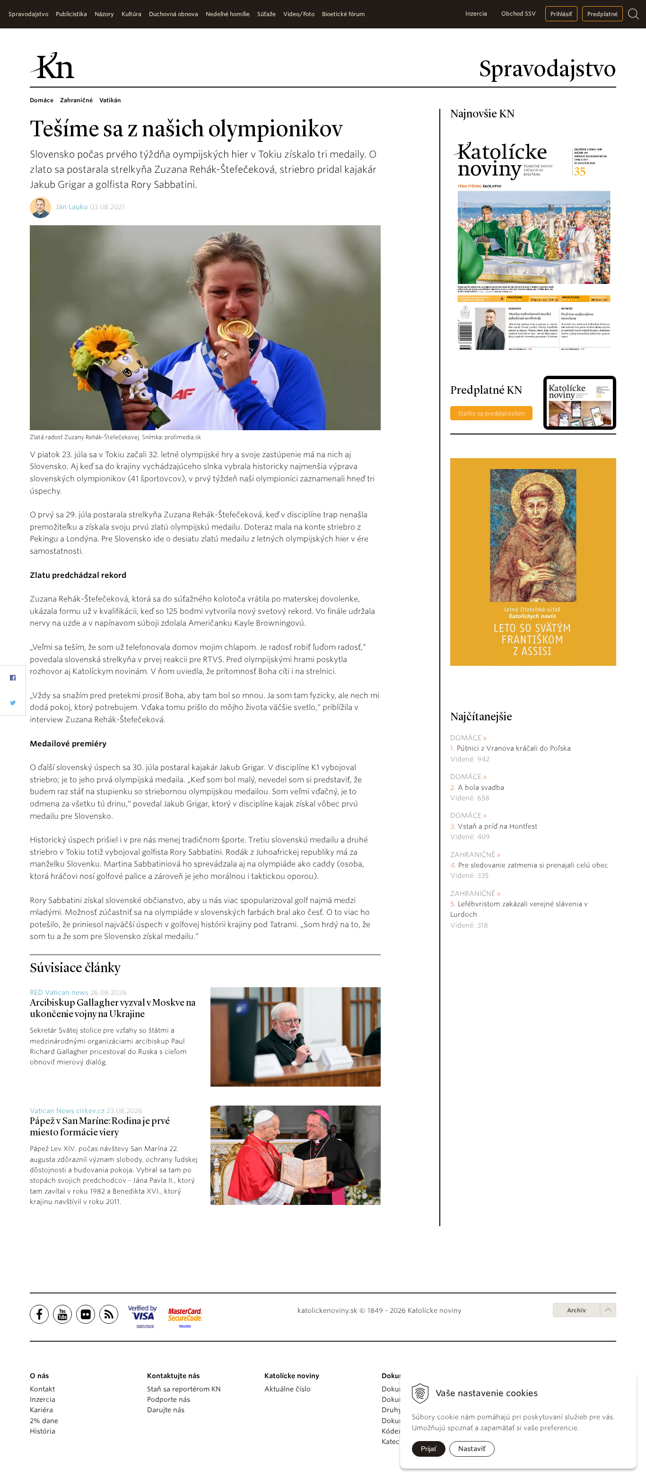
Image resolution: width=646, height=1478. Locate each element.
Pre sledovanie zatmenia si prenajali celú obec (534, 865)
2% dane (44, 1421)
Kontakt (42, 1389)
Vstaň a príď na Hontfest (497, 826)
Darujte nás (165, 1410)
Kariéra (41, 1410)
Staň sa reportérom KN (184, 1389)
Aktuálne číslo (287, 1389)
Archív (576, 1310)
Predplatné (602, 14)
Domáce (465, 738)
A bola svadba (481, 787)
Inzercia (476, 13)
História (42, 1431)
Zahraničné (472, 854)
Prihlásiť (561, 14)
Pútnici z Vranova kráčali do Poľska (514, 748)
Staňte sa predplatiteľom (491, 413)
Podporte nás (168, 1399)
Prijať (428, 1448)
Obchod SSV (518, 13)
